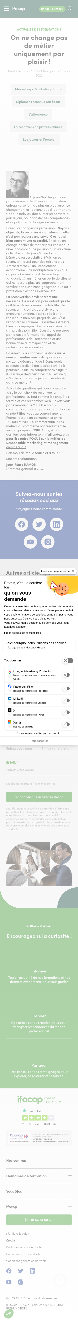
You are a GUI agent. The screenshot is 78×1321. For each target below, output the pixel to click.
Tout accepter (39, 740)
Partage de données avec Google (26, 647)
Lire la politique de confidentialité (23, 632)
